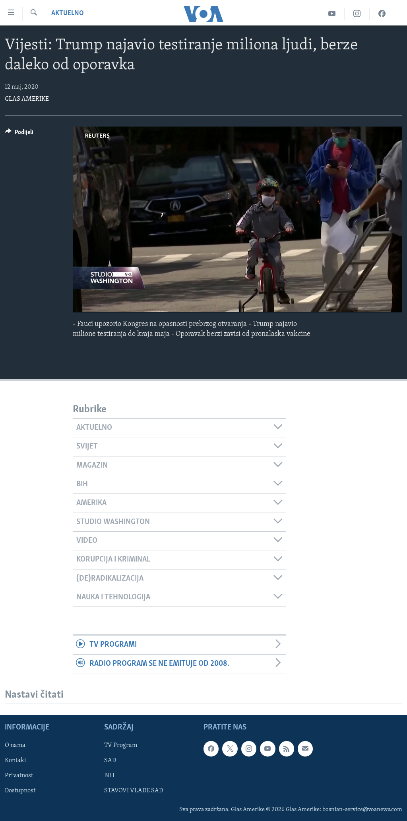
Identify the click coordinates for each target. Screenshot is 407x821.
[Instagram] (357, 14)
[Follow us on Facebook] (211, 748)
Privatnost (19, 775)
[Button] (19, 134)
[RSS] (286, 748)
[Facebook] (382, 14)
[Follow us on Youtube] (267, 748)
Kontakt (15, 760)
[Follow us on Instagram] (248, 748)
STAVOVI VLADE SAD (133, 791)
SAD (110, 760)
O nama (15, 745)
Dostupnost (20, 791)
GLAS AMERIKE (27, 99)
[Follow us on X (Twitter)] (229, 748)
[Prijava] (305, 748)
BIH (109, 775)
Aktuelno (67, 13)
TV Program (120, 745)
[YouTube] (332, 14)
